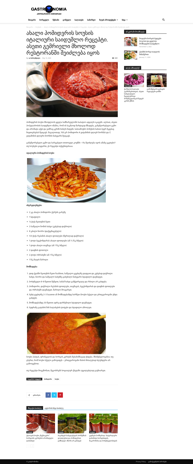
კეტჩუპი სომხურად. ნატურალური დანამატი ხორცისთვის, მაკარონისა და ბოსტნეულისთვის (103, 438)
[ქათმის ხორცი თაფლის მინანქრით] (130, 55)
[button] (163, 20)
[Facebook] (48, 395)
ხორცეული (44, 20)
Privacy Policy (141, 461)
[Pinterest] (60, 395)
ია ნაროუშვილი (34, 58)
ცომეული (67, 20)
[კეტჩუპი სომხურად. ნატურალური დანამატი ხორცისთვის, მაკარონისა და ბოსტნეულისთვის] (103, 423)
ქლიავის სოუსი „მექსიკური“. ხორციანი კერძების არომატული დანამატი (39, 438)
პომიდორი (48, 379)
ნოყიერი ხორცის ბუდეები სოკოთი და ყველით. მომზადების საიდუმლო (150, 41)
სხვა (124, 20)
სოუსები (38, 27)
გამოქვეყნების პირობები (157, 461)
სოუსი (57, 379)
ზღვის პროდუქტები (107, 20)
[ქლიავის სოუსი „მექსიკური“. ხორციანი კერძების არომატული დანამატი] (40, 423)
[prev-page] (28, 446)
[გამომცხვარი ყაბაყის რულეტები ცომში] (157, 80)
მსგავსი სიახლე (34, 408)
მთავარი (32, 20)
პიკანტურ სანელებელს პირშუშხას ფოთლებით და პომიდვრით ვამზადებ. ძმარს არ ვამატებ (72, 438)
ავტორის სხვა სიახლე (54, 408)
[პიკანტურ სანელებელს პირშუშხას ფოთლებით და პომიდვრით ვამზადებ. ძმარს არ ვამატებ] (72, 423)
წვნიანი (56, 20)
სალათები (79, 20)
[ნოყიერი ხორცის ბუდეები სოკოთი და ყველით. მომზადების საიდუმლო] (130, 41)
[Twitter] (54, 395)
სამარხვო (91, 20)
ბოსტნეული (151, 86)
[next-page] (32, 446)
